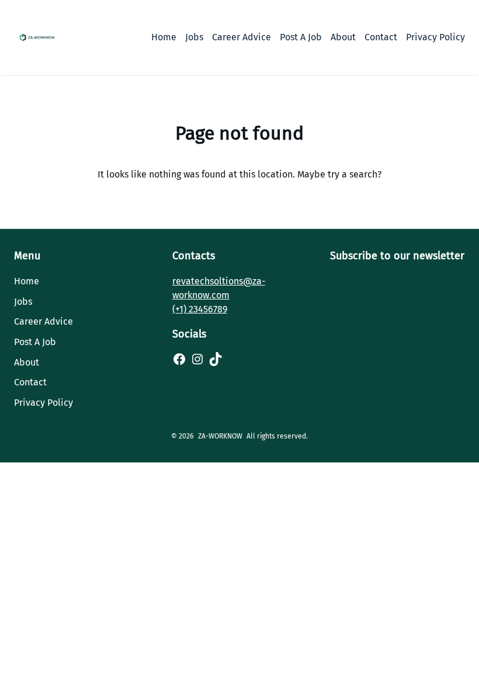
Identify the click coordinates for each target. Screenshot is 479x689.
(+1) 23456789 (199, 309)
